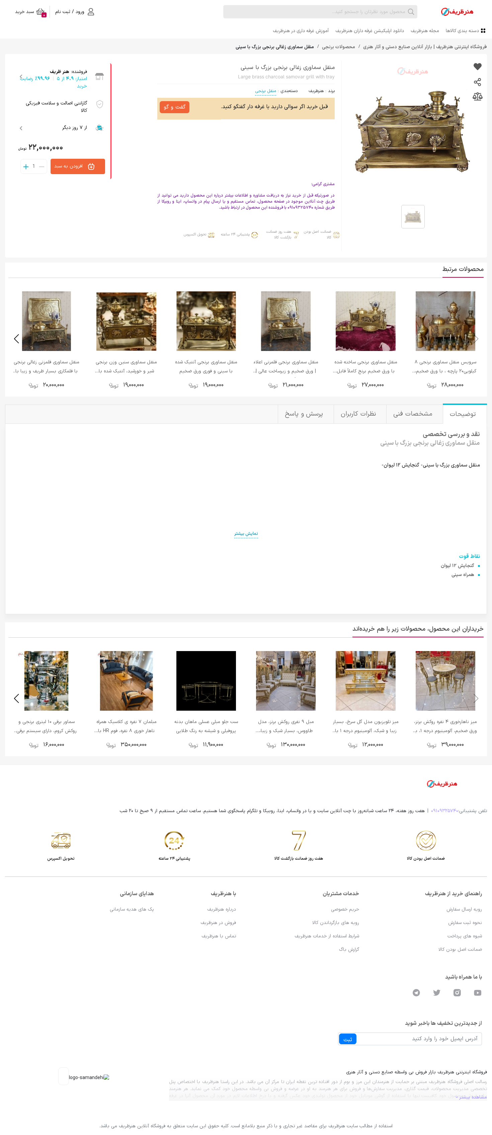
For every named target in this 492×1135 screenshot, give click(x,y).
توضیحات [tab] (464, 414)
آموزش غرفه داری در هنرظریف (301, 30)
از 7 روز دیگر (74, 127)
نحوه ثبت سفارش (465, 922)
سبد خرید (30, 13)
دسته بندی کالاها (462, 30)
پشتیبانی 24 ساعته (235, 234)
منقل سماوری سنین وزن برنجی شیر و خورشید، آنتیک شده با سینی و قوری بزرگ (126, 371)
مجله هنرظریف (425, 30)
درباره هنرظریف (221, 909)
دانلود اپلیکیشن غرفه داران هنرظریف (369, 30)
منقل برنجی (265, 91)
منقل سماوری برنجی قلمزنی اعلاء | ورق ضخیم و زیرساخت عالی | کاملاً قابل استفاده (286, 371)
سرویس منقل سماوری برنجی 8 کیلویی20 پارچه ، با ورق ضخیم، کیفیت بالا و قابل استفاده (445, 371)
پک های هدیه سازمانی (132, 909)
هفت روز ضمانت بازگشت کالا (278, 234)
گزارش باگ (349, 949)
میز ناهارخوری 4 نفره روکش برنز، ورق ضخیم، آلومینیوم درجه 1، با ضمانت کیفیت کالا (445, 730)
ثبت (347, 1040)
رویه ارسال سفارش (464, 909)
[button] (16, 339)
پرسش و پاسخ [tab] (305, 414)
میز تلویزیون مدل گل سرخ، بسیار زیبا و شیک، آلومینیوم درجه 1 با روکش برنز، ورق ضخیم (366, 730)
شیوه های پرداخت (464, 936)
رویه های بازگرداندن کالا (335, 922)
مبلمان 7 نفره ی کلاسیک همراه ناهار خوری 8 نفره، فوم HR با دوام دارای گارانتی (126, 730)
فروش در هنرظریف (218, 922)
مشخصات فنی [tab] (413, 414)
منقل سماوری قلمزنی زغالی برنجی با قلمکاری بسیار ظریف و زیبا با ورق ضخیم (46, 371)
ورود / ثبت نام (69, 11)
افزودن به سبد (69, 166)
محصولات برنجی (338, 47)
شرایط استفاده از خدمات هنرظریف (327, 936)
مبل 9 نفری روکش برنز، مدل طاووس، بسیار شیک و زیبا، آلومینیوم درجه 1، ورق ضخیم (286, 730)
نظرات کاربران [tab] (359, 414)
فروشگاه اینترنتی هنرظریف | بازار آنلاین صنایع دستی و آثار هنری (424, 47)
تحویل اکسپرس (195, 234)
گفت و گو (174, 107)
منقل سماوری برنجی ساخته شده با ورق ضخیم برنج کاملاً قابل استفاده (365, 371)
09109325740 (444, 810)
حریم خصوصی (345, 909)
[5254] (477, 67)
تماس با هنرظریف (218, 936)
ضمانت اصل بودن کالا (317, 234)
